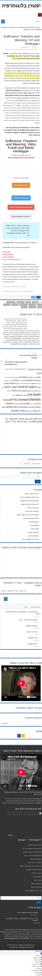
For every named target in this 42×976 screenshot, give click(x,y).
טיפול (14, 390)
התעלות (13, 383)
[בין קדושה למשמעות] (40, 626)
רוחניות (4, 407)
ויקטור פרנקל (11, 302)
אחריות (23, 377)
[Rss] (23, 736)
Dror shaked (19, 945)
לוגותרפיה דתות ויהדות (32, 511)
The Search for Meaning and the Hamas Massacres (16, 362)
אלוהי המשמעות (33, 638)
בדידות (21, 381)
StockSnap (13, 286)
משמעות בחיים (19, 399)
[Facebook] (19, 736)
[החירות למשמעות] (40, 644)
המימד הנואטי (20, 384)
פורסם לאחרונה (35, 607)
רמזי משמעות (29, 411)
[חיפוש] (3, 21)
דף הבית (38, 27)
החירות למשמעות (32, 644)
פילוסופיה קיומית (9, 50)
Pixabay (23, 286)
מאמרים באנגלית (19, 50)
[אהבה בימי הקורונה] (40, 632)
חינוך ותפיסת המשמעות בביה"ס (29, 497)
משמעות (15, 305)
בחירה (28, 302)
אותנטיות (30, 377)
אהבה (38, 377)
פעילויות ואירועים (33, 536)
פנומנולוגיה (33, 307)
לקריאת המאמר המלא (21, 185)
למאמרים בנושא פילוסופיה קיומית (21, 207)
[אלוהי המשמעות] (40, 638)
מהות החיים (23, 395)
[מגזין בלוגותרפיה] (21, 5)
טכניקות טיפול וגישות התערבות (29, 501)
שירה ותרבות (18, 411)
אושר (34, 377)
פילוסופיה (17, 404)
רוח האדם (12, 407)
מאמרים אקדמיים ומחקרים (26, 27)
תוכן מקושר (35, 48)
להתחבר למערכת (20, 369)
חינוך (32, 391)
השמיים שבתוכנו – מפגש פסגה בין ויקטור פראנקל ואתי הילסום (23, 613)
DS (34, 945)
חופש (36, 391)
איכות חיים (8, 377)
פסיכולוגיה (31, 407)
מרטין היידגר (23, 305)
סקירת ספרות (35, 529)
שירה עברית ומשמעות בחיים (30, 539)
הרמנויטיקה (21, 302)
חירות (39, 305)
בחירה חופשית (9, 381)
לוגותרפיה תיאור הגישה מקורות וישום (28, 515)
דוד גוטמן (35, 383)
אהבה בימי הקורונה (32, 632)
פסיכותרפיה (22, 407)
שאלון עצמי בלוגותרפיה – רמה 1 (28, 620)
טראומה (9, 391)
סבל (40, 307)
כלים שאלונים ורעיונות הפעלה (30, 504)
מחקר (17, 395)
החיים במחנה (27, 384)
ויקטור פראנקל (27, 387)
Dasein (35, 302)
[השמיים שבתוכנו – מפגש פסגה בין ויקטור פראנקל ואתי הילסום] (40, 612)
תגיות (26, 607)
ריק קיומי (24, 307)
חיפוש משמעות (26, 391)
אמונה (39, 380)
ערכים (22, 403)
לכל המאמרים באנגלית (21, 198)
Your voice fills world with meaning (28, 355)
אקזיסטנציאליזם (29, 380)
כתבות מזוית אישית (33, 508)
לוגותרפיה (32, 305)
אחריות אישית (15, 377)
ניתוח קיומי (7, 305)
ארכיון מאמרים (36, 464)
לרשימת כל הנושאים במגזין (21, 216)
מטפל (13, 395)
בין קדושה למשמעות (32, 626)
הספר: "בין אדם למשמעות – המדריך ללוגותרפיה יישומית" (21, 919)
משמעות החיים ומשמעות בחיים (27, 912)
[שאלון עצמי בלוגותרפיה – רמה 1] (40, 620)
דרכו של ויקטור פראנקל (32, 494)
